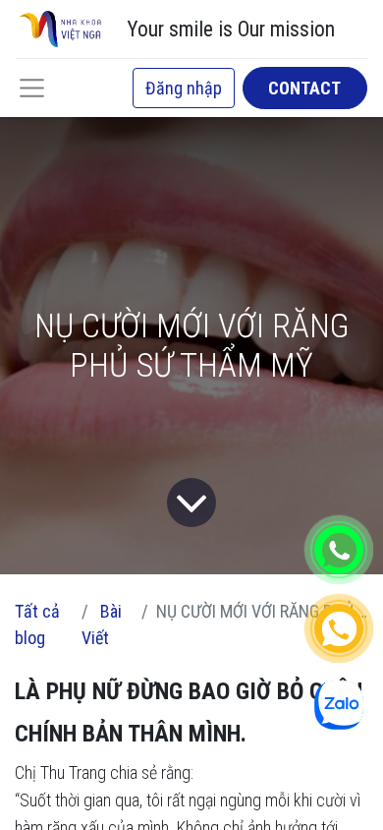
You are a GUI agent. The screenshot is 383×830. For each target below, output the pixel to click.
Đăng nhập (183, 88)
